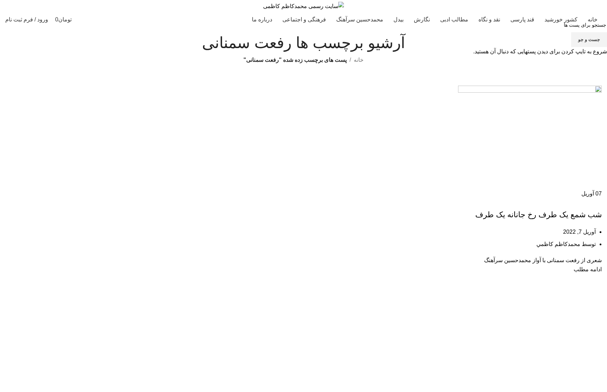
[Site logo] (303, 6)
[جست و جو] (91, 20)
